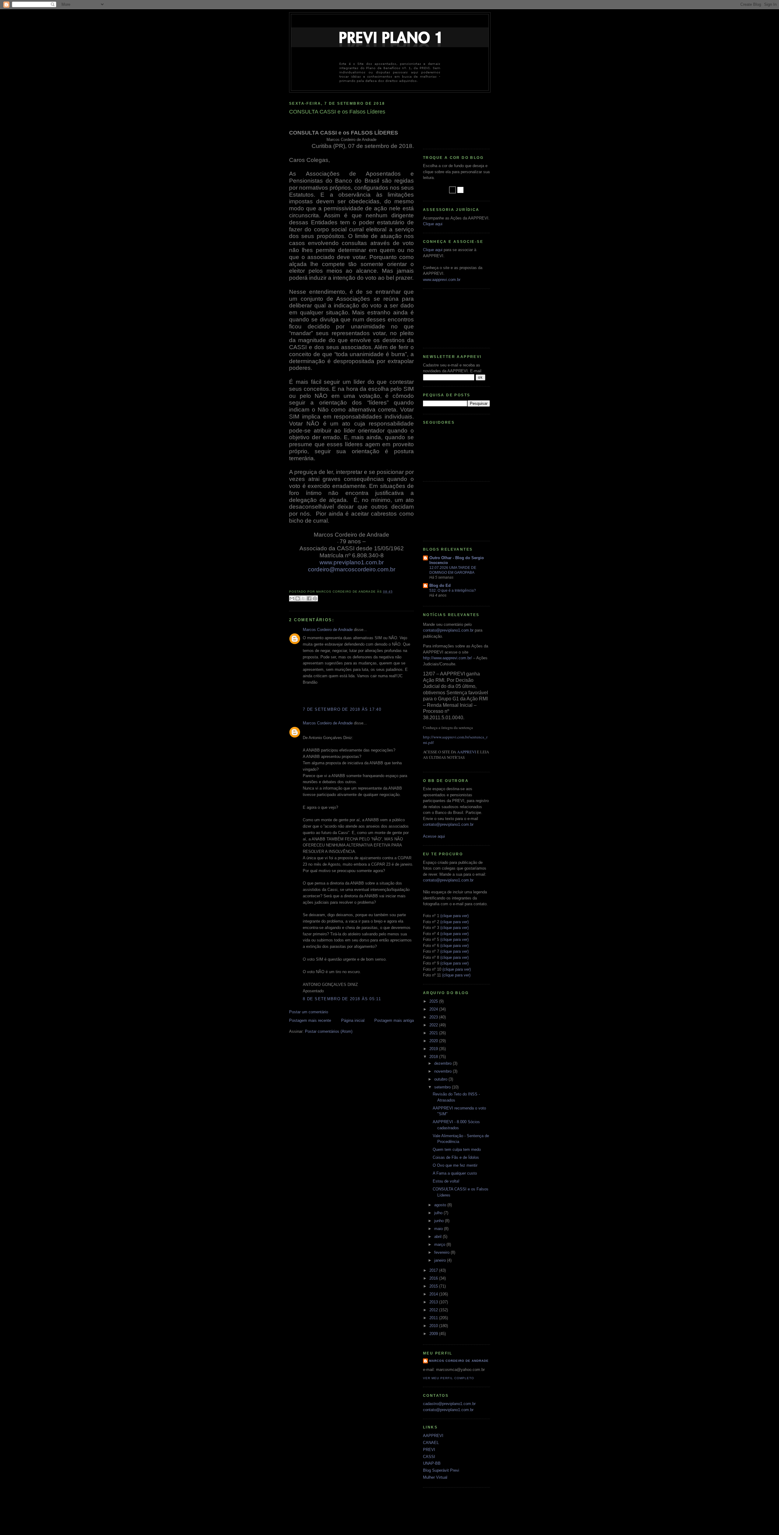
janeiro (440, 1260)
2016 (434, 1278)
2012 (434, 1310)
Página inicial (353, 1020)
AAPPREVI (466, 752)
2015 (434, 1286)
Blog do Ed (440, 585)
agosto (440, 1205)
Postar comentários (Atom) (328, 1031)
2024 (434, 1009)
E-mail (475, 371)
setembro (443, 1087)
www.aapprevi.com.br (441, 279)
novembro (443, 1071)
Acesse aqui (434, 836)
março (440, 1244)
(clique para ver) (454, 915)
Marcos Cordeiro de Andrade (328, 629)
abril (438, 1236)
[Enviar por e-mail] (292, 598)
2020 (434, 1041)
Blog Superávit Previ (441, 1470)
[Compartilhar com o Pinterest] (315, 598)
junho (439, 1220)
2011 (434, 1318)
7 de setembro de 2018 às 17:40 (342, 709)
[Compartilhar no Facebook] (309, 598)
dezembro (443, 1063)
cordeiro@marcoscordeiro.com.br (351, 569)
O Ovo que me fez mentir (455, 1165)
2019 (434, 1048)
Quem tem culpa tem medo (457, 1149)
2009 (434, 1333)
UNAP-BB (432, 1463)
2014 (434, 1294)
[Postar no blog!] (298, 598)
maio (439, 1228)
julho (439, 1213)
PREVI (429, 1449)
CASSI (429, 1456)
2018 (434, 1056)
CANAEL (431, 1442)
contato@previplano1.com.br (448, 630)
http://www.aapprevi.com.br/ (447, 658)
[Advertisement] (450, 118)
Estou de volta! (446, 1181)
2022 (434, 1025)
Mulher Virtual (435, 1477)
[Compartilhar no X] (303, 598)
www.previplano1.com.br (352, 562)
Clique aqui (432, 224)
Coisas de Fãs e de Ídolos (456, 1157)
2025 (434, 1001)
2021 (434, 1033)
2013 (434, 1302)
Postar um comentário (308, 1012)
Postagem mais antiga (394, 1020)
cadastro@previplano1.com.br (449, 1403)
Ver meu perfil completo (448, 1378)
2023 (434, 1017)
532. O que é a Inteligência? (452, 590)
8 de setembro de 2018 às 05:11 (342, 999)
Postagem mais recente (310, 1020)
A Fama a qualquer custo (455, 1173)
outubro (441, 1079)
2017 (434, 1270)
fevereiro (442, 1252)
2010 (434, 1325)
